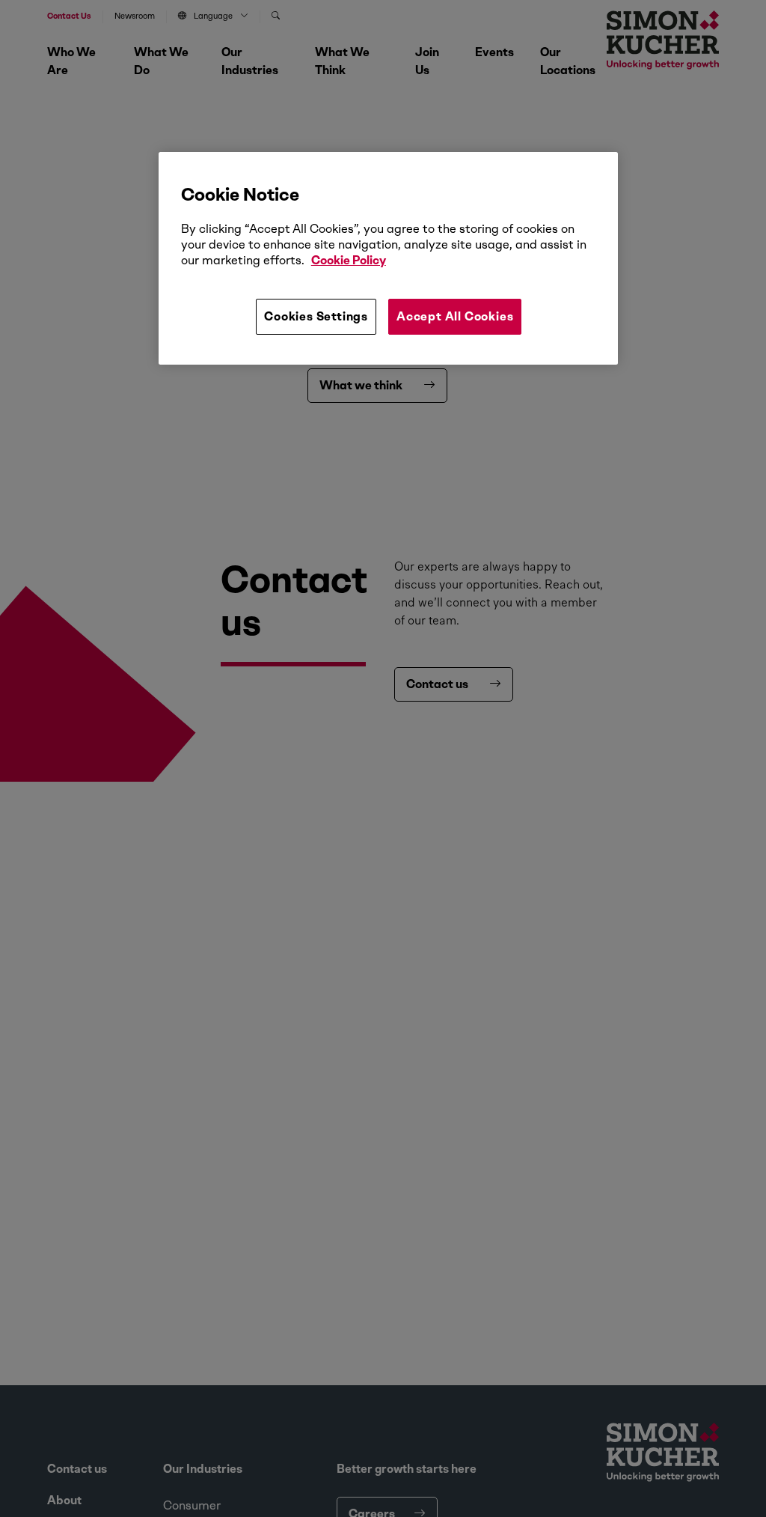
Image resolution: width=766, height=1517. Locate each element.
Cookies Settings (316, 316)
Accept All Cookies (454, 316)
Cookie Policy (348, 260)
